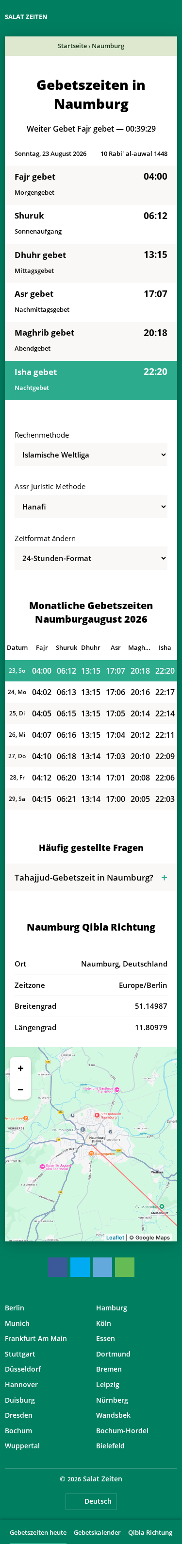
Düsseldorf (23, 1369)
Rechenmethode (42, 435)
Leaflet (115, 1237)
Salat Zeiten (26, 16)
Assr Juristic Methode (50, 486)
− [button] (20, 1089)
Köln (103, 1323)
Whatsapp (124, 1267)
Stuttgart (20, 1353)
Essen (105, 1338)
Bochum (18, 1430)
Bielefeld (110, 1445)
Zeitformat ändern (45, 538)
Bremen (109, 1369)
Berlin (14, 1307)
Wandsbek (113, 1415)
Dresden (19, 1415)
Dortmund (113, 1353)
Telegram (102, 1267)
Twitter (80, 1267)
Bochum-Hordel (122, 1430)
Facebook (57, 1267)
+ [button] (20, 1067)
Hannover (21, 1384)
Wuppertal (22, 1445)
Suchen (172, 17)
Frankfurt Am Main (36, 1338)
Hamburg (111, 1307)
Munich (17, 1323)
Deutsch (98, 1501)
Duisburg (20, 1400)
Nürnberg (112, 1400)
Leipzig (107, 1384)
